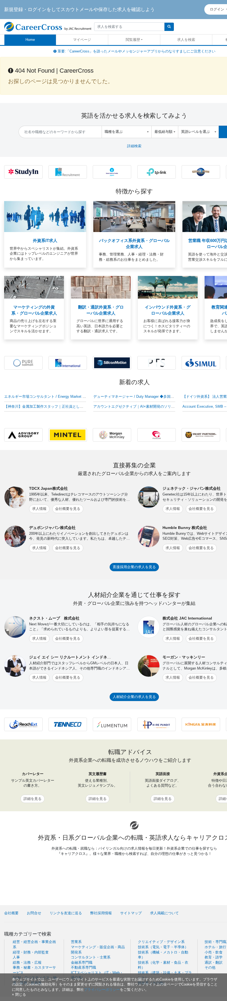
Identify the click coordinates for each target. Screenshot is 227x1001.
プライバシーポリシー (102, 989)
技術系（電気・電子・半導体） (163, 947)
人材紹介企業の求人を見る (134, 697)
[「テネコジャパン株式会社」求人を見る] (68, 724)
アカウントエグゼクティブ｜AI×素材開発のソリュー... (137, 406)
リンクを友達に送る (66, 913)
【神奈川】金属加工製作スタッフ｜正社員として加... (47, 406)
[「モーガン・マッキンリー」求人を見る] (112, 435)
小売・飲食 (214, 952)
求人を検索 (186, 40)
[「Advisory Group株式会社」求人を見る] (23, 435)
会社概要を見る (67, 509)
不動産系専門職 (83, 967)
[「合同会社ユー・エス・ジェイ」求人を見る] (201, 172)
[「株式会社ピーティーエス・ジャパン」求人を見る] (156, 362)
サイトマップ (131, 913)
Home (30, 40)
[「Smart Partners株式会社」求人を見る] (201, 435)
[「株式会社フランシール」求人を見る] (156, 435)
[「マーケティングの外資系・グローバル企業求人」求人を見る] (34, 287)
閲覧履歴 (133, 40)
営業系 (76, 942)
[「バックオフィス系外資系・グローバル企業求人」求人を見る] (134, 216)
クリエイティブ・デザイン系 (161, 942)
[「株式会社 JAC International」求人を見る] (68, 362)
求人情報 (39, 509)
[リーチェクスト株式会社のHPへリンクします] (23, 724)
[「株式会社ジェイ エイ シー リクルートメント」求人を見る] (68, 172)
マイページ (82, 40)
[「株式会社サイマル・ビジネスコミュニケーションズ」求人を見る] (201, 362)
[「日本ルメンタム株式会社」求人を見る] (112, 724)
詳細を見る (33, 799)
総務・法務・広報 (27, 962)
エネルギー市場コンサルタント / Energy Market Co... (47, 396)
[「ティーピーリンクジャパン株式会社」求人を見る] (156, 172)
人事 (16, 957)
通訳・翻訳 (214, 962)
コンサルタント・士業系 (90, 957)
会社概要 (11, 913)
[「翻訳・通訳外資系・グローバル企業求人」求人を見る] (101, 287)
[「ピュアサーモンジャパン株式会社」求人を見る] (23, 362)
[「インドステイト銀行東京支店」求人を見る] (112, 172)
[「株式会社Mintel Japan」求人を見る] (68, 435)
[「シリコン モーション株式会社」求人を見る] (112, 362)
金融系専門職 (81, 962)
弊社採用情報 (101, 913)
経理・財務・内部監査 (31, 952)
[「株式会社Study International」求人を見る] (23, 172)
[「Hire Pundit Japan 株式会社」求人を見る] (156, 724)
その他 (210, 967)
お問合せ (34, 913)
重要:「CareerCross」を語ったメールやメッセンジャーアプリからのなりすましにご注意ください (135, 51)
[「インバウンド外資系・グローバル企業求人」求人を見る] (168, 287)
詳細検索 (134, 146)
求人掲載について (164, 913)
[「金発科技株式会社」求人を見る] (201, 724)
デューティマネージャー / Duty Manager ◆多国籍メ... (137, 396)
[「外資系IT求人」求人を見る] (45, 216)
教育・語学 (214, 957)
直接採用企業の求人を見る (134, 567)
